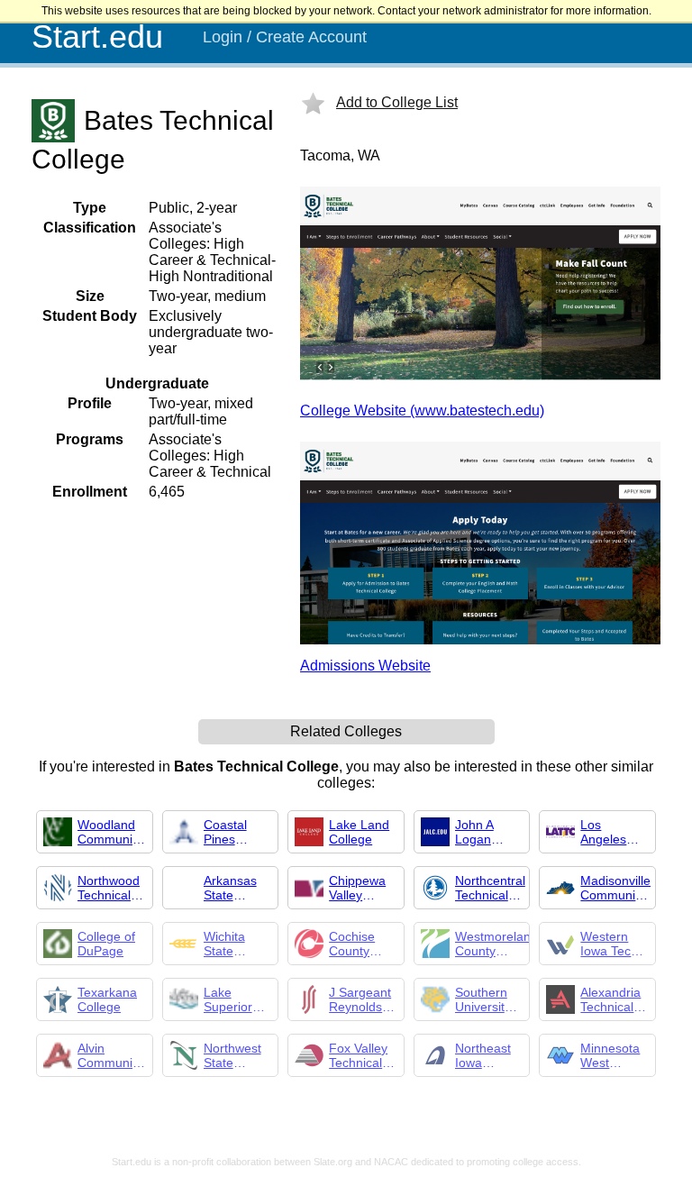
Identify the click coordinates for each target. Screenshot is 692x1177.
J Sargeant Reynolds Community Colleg (361, 999)
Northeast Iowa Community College (487, 1055)
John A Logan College (476, 831)
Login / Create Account (285, 37)
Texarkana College (107, 999)
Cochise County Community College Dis (361, 943)
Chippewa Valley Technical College (357, 887)
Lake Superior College (228, 999)
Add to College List (397, 102)
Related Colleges (346, 731)
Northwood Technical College (108, 887)
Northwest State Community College (236, 1055)
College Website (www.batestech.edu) (422, 410)
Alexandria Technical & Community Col (612, 999)
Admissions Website (365, 665)
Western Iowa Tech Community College (612, 943)
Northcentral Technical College (490, 887)
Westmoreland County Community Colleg (496, 943)
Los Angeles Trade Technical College (606, 831)
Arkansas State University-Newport (234, 887)
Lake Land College (359, 831)
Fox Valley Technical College (358, 1055)
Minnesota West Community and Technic (612, 1055)
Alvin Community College (109, 1055)
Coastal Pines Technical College (230, 831)
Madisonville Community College (615, 887)
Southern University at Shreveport (486, 999)
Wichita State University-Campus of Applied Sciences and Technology (236, 943)
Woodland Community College (109, 831)
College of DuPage (106, 943)
